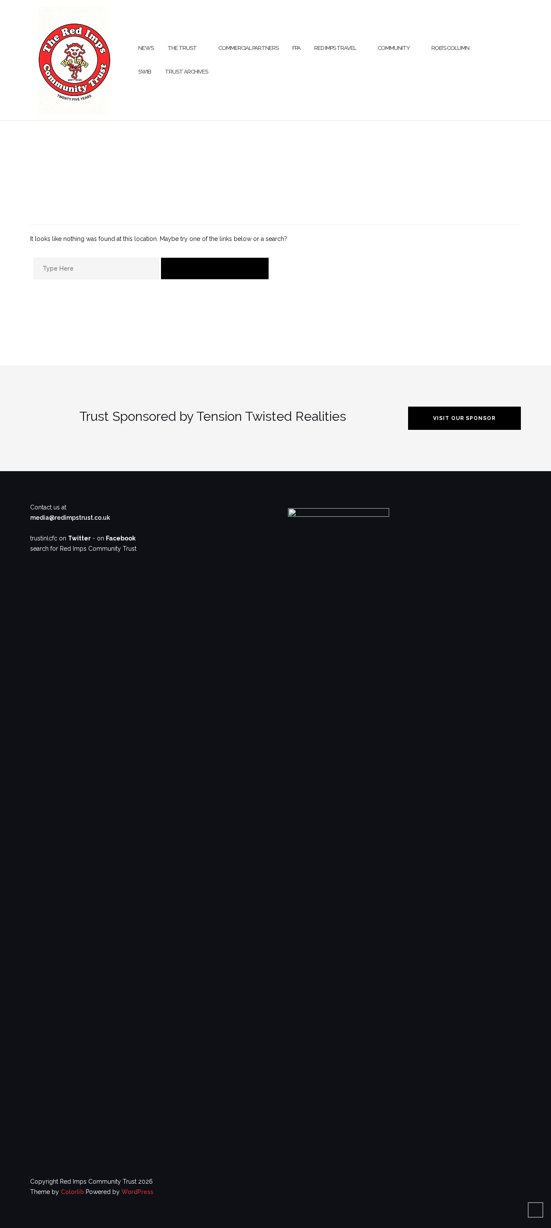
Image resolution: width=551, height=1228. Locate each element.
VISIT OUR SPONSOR (464, 418)
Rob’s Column (450, 48)
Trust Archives (186, 71)
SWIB (144, 71)
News (146, 48)
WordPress (137, 1191)
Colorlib (72, 1191)
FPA (296, 48)
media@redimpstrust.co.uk (70, 517)
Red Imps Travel (335, 48)
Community (394, 48)
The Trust (182, 48)
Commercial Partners (248, 48)
